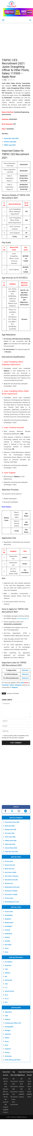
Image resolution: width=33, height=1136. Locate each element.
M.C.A (7, 998)
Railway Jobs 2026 (10, 829)
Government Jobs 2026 (12, 822)
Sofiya (5, 79)
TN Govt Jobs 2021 (10, 142)
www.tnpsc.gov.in (23, 618)
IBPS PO (5, 1079)
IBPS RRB (5, 1094)
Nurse (7, 1041)
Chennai (7, 930)
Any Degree (8, 962)
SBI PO (5, 1081)
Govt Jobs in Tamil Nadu (13, 693)
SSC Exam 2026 (9, 833)
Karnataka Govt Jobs (11, 880)
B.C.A (6, 995)
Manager (7, 1030)
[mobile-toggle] (3, 20)
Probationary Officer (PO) (13, 1023)
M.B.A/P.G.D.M (9, 991)
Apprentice (8, 1012)
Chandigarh (8, 926)
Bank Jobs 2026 (9, 826)
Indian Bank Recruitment (14, 1102)
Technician (8, 1056)
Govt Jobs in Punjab (11, 894)
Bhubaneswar (9, 922)
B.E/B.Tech (8, 965)
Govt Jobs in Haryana (11, 876)
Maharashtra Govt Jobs (12, 887)
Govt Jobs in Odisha (11, 891)
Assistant (8, 1034)
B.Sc (6, 1002)
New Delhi (8, 945)
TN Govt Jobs (9, 898)
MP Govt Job (9, 883)
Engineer (7, 1019)
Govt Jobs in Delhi (10, 872)
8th (6, 976)
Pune (6, 952)
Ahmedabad (9, 915)
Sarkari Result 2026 (11, 848)
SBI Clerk (5, 1089)
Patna (7, 948)
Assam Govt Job (10, 865)
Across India (9, 911)
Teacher (7, 1052)
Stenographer (9, 1027)
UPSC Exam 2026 (10, 837)
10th (6, 969)
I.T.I (6, 987)
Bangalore (8, 919)
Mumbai (7, 941)
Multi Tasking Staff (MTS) (13, 1060)
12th (6, 984)
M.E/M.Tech (8, 980)
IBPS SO (5, 1091)
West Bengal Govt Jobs (12, 902)
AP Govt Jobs (9, 861)
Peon (6, 1045)
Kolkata (7, 937)
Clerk (6, 1016)
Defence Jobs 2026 (10, 840)
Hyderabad (8, 933)
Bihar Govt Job (9, 869)
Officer (7, 1038)
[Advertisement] (16, 41)
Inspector (8, 1049)
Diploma (7, 973)
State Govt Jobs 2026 (11, 851)
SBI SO (5, 1097)
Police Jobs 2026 (10, 844)
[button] (30, 20)
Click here (25, 670)
